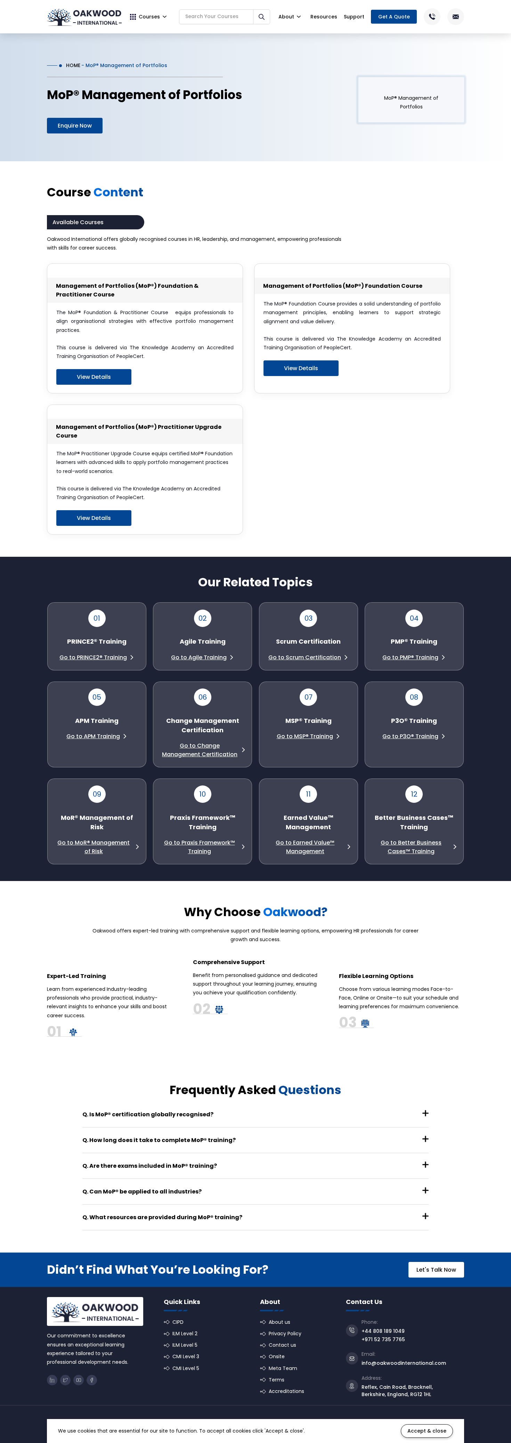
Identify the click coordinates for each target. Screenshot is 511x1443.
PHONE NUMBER (244, 706)
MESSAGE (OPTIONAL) (247, 733)
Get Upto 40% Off (256, 788)
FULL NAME (239, 679)
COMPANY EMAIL (338, 679)
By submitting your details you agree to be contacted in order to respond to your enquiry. (313, 769)
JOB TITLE (332, 706)
